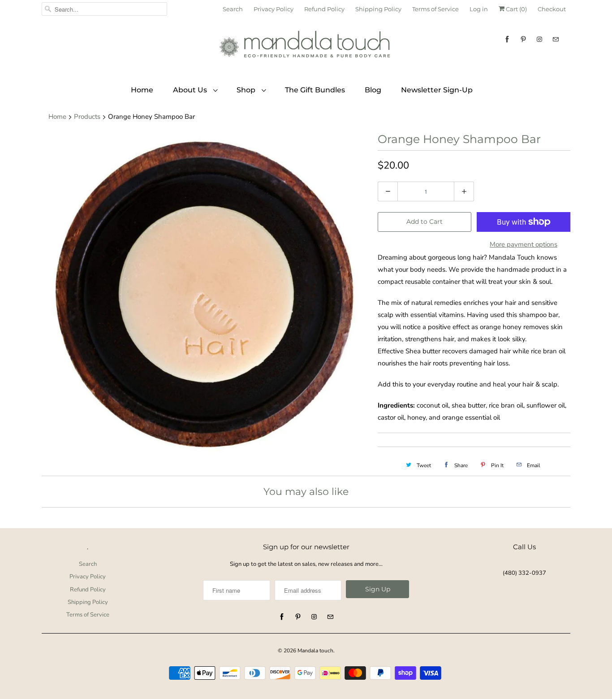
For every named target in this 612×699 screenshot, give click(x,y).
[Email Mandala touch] (555, 39)
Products (87, 116)
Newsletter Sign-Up (437, 90)
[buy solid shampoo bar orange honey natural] (205, 295)
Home (142, 90)
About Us (191, 90)
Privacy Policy (273, 9)
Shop (247, 90)
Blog (373, 90)
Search (233, 9)
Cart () (515, 9)
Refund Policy (324, 9)
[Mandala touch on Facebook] (507, 39)
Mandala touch (315, 650)
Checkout (552, 9)
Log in (479, 9)
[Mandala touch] (306, 47)
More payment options (523, 244)
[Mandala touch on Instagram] (539, 39)
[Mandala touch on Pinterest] (523, 39)
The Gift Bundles (315, 90)
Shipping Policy (378, 9)
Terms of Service (435, 9)
